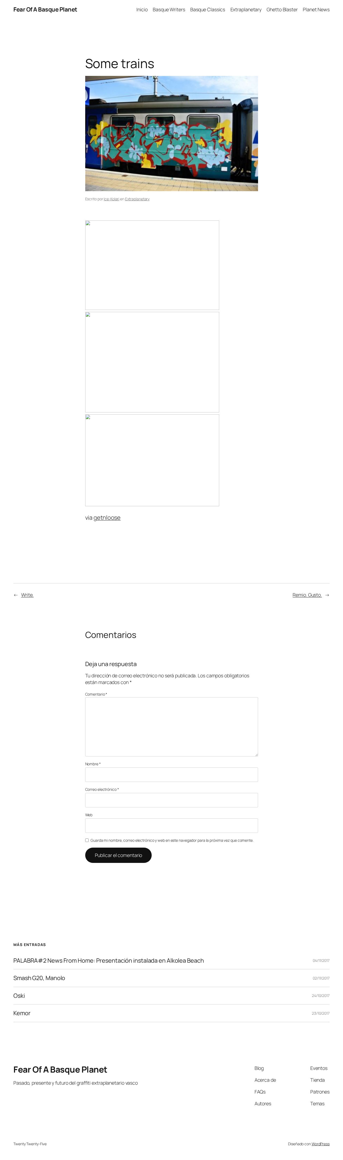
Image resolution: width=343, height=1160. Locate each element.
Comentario (96, 694)
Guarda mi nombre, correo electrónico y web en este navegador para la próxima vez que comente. (172, 840)
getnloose (107, 517)
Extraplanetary (137, 198)
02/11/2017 (321, 978)
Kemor (22, 1013)
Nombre (93, 763)
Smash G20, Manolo (39, 978)
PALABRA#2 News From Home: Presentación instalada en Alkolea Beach (108, 960)
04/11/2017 (321, 960)
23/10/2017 (321, 1013)
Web (89, 814)
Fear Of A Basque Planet (45, 9)
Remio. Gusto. (307, 595)
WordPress (321, 1143)
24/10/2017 (321, 995)
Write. (27, 595)
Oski (19, 995)
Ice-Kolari (111, 198)
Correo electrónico (102, 789)
